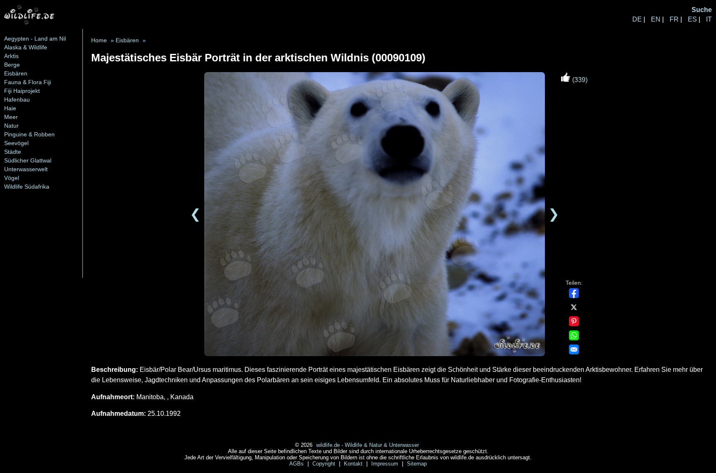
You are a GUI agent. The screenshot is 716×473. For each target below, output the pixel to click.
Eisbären (15, 73)
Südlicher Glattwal (27, 160)
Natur (11, 125)
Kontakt (354, 464)
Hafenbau (17, 99)
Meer (11, 117)
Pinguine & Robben (29, 134)
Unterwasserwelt (26, 169)
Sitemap (417, 464)
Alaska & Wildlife (25, 47)
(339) (579, 79)
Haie (10, 108)
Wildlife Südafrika (26, 186)
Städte (12, 151)
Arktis (11, 56)
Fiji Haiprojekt (22, 90)
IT (709, 19)
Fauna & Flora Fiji (27, 82)
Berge (12, 64)
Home (99, 40)
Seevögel (16, 143)
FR (674, 19)
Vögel (11, 178)
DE (637, 19)
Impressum (385, 464)
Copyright (324, 464)
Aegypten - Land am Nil (35, 38)
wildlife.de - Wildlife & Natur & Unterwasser (367, 445)
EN (655, 19)
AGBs (297, 464)
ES (692, 19)
